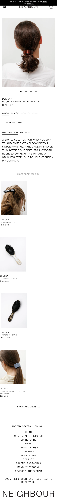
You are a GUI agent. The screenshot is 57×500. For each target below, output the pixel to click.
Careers (28, 451)
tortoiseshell (30, 113)
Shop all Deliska (28, 406)
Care (28, 443)
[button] (21, 91)
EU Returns (28, 439)
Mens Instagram (28, 467)
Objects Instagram (28, 471)
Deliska (7, 98)
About (28, 432)
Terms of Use (28, 447)
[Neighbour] (28, 6)
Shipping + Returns (28, 435)
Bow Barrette (8, 222)
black (15, 113)
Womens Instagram (28, 463)
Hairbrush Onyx (9, 335)
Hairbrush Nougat (9, 279)
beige (5, 113)
